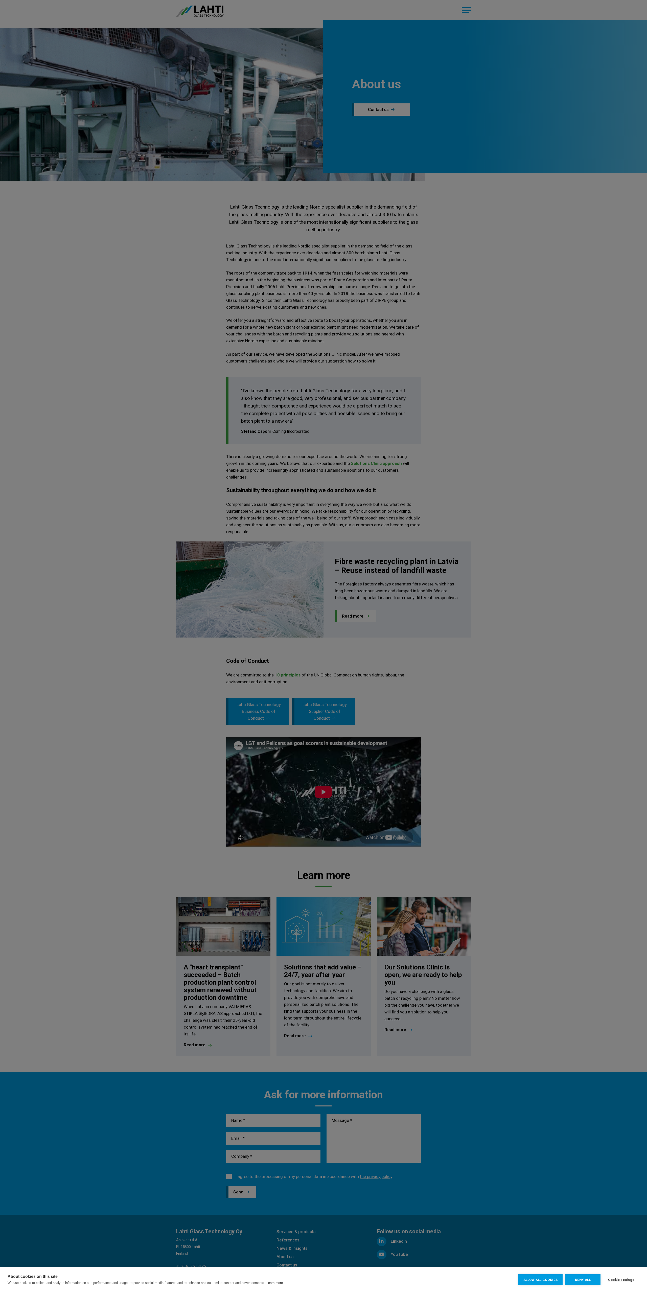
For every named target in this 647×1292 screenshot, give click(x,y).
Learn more (274, 1283)
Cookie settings (621, 1280)
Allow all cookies (540, 1280)
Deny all (583, 1280)
